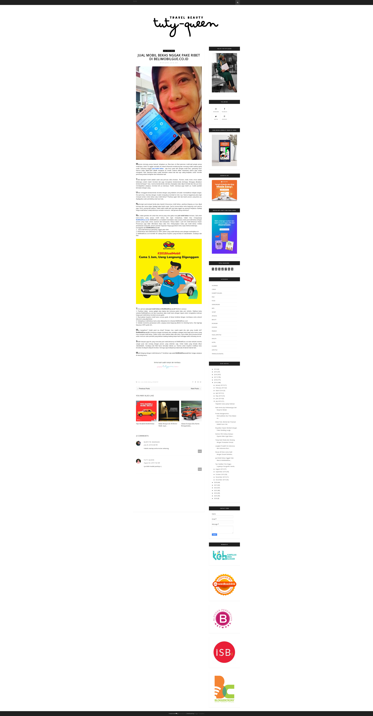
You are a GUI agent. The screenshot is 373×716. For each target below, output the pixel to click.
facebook (224, 111)
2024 (215, 493)
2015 (215, 372)
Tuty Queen (165, 62)
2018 (215, 380)
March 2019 (219, 390)
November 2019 (221, 477)
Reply (199, 451)
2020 (215, 482)
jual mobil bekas (169, 51)
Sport (214, 312)
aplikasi (214, 316)
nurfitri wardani (152, 442)
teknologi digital (217, 354)
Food (213, 301)
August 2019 (220, 469)
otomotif (155, 382)
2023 (215, 490)
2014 (215, 369)
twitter (216, 119)
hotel (214, 342)
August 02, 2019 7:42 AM (152, 463)
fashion (214, 327)
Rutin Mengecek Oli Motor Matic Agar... (168, 425)
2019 (215, 382)
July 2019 (218, 401)
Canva (214, 289)
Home (135, 1)
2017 (215, 377)
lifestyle (214, 350)
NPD (213, 308)
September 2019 (221, 472)
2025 (215, 496)
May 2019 (219, 396)
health (214, 338)
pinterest (224, 119)
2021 (215, 485)
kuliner (214, 346)
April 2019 (219, 393)
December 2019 (221, 480)
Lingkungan (216, 304)
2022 (215, 488)
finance (214, 331)
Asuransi (215, 285)
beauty (214, 319)
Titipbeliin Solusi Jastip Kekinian (225, 404)
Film (213, 297)
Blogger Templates (199, 713)
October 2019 (220, 474)
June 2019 (219, 398)
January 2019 (220, 385)
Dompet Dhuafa (217, 293)
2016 (215, 374)
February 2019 (220, 388)
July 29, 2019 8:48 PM (150, 445)
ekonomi (214, 323)
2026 (215, 498)
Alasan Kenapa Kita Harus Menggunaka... (190, 425)
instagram (216, 111)
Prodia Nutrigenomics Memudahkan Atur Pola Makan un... (225, 416)
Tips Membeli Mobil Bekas (145, 424)
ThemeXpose (182, 713)
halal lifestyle (216, 335)
